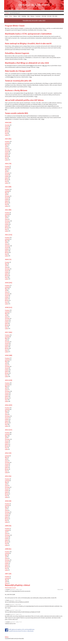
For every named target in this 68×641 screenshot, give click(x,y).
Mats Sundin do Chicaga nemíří (18, 71)
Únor (6, 133)
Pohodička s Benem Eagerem (17, 53)
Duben (6, 130)
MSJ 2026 (54, 16)
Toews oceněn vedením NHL (16, 113)
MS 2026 (49, 16)
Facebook (37, 16)
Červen (7, 126)
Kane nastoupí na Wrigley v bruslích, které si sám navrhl (28, 43)
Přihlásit (7, 13)
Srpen (6, 148)
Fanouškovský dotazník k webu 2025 (34, 21)
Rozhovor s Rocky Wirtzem (16, 90)
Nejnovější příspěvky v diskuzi (17, 585)
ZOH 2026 (44, 16)
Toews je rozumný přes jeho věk (18, 80)
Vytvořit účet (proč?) (15, 13)
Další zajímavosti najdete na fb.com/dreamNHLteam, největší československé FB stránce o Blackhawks (22, 630)
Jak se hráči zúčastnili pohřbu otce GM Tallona (24, 100)
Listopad (7, 143)
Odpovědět (60, 589)
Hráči (19, 16)
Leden (6, 135)
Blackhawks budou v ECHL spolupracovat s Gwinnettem (28, 33)
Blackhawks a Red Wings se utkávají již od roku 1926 (27, 63)
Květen (6, 128)
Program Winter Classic (15, 25)
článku (31, 65)
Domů (6, 16)
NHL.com (45, 65)
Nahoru (6, 637)
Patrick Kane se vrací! (10, 587)
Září (6, 146)
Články (10, 16)
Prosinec (7, 141)
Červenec (7, 125)
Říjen (6, 145)
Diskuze (32, 16)
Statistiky (23, 16)
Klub (28, 16)
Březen (7, 131)
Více (45, 30)
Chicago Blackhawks (34, 5)
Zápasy (15, 16)
